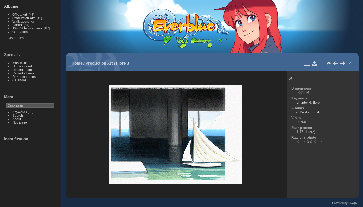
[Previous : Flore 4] (335, 63)
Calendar (19, 80)
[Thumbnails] (328, 63)
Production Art (23, 18)
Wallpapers (20, 21)
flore (316, 102)
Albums (11, 6)
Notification (20, 122)
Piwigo (352, 203)
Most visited (20, 63)
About (16, 119)
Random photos (24, 76)
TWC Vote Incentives (27, 28)
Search (17, 115)
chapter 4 (304, 102)
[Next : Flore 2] (342, 63)
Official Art (19, 14)
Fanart (17, 25)
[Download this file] (314, 63)
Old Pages (20, 31)
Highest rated (22, 66)
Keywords (19, 112)
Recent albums (23, 73)
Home (76, 63)
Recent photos (22, 69)
